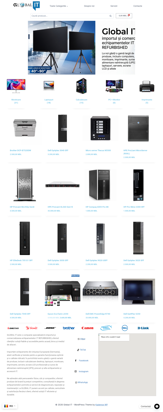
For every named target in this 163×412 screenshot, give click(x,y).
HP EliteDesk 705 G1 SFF (21, 260)
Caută (110, 16)
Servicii (113, 6)
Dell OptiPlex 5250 (132, 314)
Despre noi (89, 6)
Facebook (83, 360)
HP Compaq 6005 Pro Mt (97, 207)
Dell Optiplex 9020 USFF (97, 260)
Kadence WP (101, 405)
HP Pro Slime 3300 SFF (134, 207)
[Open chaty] (157, 406)
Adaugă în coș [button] (16, 161)
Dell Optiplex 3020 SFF (134, 260)
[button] (30, 47)
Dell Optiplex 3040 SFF (58, 150)
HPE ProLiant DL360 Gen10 (60, 207)
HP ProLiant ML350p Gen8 (22, 207)
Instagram (83, 371)
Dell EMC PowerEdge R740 (98, 314)
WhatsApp (82, 382)
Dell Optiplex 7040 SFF (20, 314)
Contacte (137, 6)
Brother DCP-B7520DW (20, 150)
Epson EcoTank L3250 (58, 314)
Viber (82, 339)
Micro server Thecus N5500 (98, 150)
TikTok (82, 350)
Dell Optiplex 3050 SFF (58, 260)
